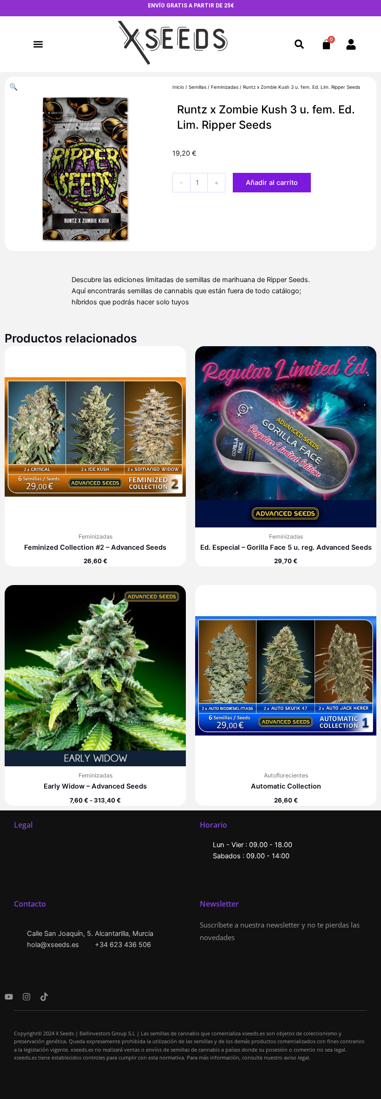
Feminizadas (224, 87)
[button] (38, 44)
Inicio (178, 87)
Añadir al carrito (272, 182)
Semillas (197, 87)
